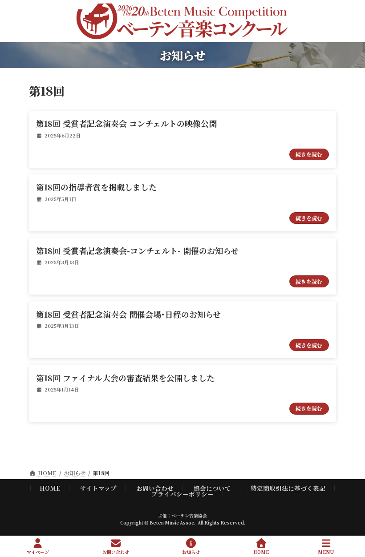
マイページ (38, 551)
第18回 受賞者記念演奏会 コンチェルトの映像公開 (126, 123)
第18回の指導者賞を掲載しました (96, 187)
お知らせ (191, 551)
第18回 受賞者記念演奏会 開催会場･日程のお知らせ (128, 314)
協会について (212, 488)
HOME (50, 488)
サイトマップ (98, 488)
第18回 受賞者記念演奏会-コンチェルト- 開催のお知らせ (137, 250)
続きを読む (309, 154)
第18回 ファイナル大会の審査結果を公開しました (125, 377)
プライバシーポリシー (182, 493)
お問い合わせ (155, 488)
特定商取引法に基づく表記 (288, 488)
